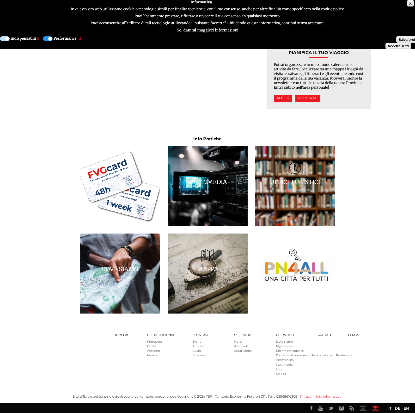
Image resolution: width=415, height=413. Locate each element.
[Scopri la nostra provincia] (363, 408)
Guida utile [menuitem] (285, 335)
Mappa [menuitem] (281, 374)
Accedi (283, 98)
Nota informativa (327, 397)
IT (389, 408)
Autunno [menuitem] (153, 351)
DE (397, 408)
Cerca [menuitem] (353, 335)
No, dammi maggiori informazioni (207, 30)
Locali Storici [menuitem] (243, 351)
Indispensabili (23, 38)
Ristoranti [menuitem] (241, 346)
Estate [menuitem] (151, 346)
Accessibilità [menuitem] (284, 360)
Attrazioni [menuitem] (199, 346)
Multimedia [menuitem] (284, 365)
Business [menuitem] (198, 355)
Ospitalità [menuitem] (242, 335)
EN (406, 408)
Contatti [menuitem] (325, 335)
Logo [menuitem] (279, 369)
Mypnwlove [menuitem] (284, 346)
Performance (65, 38)
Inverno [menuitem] (152, 355)
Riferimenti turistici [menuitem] (290, 351)
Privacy (305, 397)
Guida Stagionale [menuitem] (162, 335)
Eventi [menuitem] (196, 342)
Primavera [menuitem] (154, 342)
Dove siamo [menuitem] (284, 342)
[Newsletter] (375, 408)
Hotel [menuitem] (238, 342)
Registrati (307, 98)
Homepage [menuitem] (122, 335)
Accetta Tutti (398, 46)
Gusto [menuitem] (196, 351)
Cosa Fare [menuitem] (200, 335)
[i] (39, 38)
